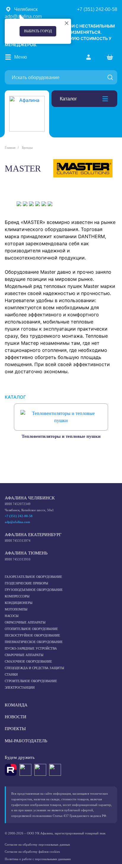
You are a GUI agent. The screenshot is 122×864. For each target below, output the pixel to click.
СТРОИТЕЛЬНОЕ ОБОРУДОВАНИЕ (31, 681)
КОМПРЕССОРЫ (17, 596)
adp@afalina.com (17, 522)
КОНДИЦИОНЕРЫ (19, 603)
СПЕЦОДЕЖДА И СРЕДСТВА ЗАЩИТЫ (34, 668)
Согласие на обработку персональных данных (37, 844)
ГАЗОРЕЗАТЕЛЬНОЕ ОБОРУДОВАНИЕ (33, 576)
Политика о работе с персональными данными (38, 859)
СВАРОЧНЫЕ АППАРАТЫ (24, 655)
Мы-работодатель (26, 740)
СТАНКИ (11, 674)
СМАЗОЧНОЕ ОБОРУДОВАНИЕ (28, 661)
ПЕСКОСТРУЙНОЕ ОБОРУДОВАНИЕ (32, 635)
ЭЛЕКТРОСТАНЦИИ (20, 687)
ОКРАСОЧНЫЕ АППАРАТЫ (25, 622)
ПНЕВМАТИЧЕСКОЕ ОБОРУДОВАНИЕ (34, 642)
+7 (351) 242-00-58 (19, 516)
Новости (15, 716)
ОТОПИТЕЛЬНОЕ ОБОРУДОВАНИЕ (31, 629)
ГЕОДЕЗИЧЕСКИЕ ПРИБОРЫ (26, 583)
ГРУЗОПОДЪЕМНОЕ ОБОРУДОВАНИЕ (34, 590)
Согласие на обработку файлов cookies (32, 851)
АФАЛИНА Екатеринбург (33, 534)
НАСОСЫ (12, 616)
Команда (16, 705)
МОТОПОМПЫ (16, 609)
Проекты (15, 728)
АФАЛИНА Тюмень (26, 553)
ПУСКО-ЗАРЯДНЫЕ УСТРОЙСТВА (31, 648)
